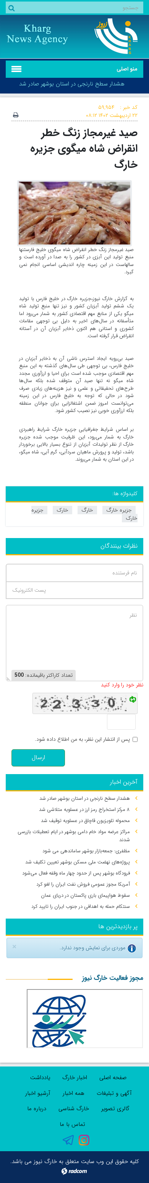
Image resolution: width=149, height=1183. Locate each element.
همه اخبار (73, 1093)
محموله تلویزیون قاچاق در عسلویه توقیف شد (85, 821)
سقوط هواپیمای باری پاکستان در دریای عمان (85, 895)
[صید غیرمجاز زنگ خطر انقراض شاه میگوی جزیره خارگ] (74, 212)
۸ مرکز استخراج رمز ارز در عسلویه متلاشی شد (84, 810)
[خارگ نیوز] (111, 36)
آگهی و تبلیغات (114, 1093)
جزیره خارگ (119, 510)
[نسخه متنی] (15, 116)
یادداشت (40, 1077)
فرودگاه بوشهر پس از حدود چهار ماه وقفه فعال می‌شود (76, 873)
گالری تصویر (115, 1108)
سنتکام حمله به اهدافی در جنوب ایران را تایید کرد (80, 906)
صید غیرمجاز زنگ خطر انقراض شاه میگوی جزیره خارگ (84, 149)
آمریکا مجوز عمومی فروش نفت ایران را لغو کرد (83, 884)
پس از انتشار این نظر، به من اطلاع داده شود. (82, 739)
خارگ (87, 510)
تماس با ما (72, 1124)
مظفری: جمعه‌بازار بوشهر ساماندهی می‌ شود (86, 851)
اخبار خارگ (74, 1077)
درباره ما (36, 1108)
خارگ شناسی (73, 1108)
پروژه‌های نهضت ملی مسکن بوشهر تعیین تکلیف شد (77, 862)
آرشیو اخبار (37, 1093)
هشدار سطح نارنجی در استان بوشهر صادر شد (72, 84)
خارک (62, 510)
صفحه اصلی (112, 1077)
